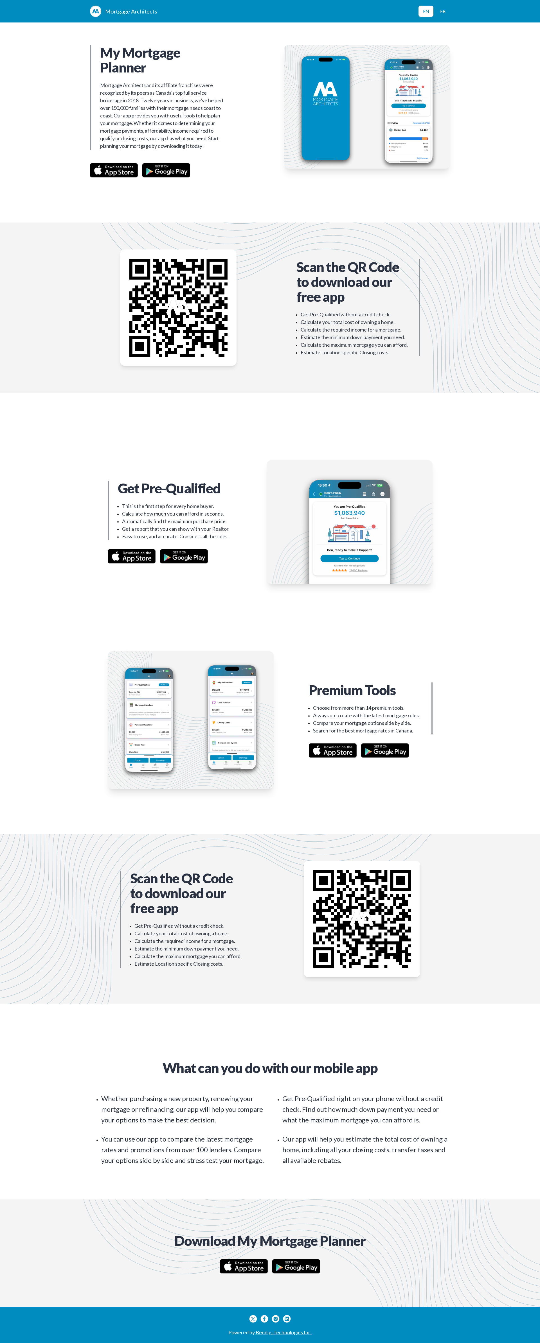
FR (443, 11)
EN (426, 11)
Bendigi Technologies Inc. (284, 1332)
